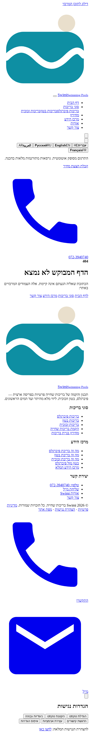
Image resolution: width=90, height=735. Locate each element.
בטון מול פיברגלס (67, 463)
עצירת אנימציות (52, 721)
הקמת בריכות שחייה (64, 429)
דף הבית (73, 103)
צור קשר (73, 127)
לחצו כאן (45, 729)
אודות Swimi (69, 493)
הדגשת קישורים (76, 721)
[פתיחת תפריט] (55, 96)
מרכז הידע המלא (67, 467)
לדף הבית (81, 296)
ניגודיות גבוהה (34, 716)
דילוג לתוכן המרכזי (75, 4)
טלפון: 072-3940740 (64, 485)
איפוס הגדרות (29, 721)
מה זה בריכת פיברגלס (64, 451)
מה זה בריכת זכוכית (65, 459)
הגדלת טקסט (77, 716)
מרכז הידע (71, 119)
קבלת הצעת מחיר (75, 166)
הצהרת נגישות (65, 509)
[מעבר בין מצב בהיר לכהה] (86, 135)
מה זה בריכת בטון (66, 455)
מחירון (74, 115)
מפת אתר (45, 509)
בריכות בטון (48, 111)
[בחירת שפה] (86, 140)
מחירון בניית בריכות (65, 433)
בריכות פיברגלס (68, 111)
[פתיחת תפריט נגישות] (86, 696)
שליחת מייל (71, 489)
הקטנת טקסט (56, 716)
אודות (75, 123)
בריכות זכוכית (30, 111)
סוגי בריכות (71, 107)
